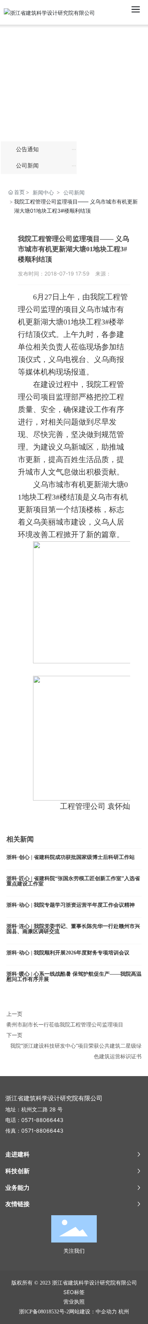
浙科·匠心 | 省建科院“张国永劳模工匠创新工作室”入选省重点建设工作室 (73, 881)
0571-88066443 (42, 1120)
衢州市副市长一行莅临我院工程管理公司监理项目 (64, 1024)
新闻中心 (43, 192)
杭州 (123, 1311)
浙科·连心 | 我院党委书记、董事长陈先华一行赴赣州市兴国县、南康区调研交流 (73, 928)
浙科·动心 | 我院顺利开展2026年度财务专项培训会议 (67, 953)
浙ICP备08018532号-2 (44, 1312)
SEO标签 (74, 1292)
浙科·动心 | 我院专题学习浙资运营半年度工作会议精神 (70, 905)
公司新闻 (74, 192)
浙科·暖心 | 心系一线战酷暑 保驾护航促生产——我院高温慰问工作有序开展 (74, 976)
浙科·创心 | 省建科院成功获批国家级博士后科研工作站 (70, 857)
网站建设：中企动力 (93, 1311)
